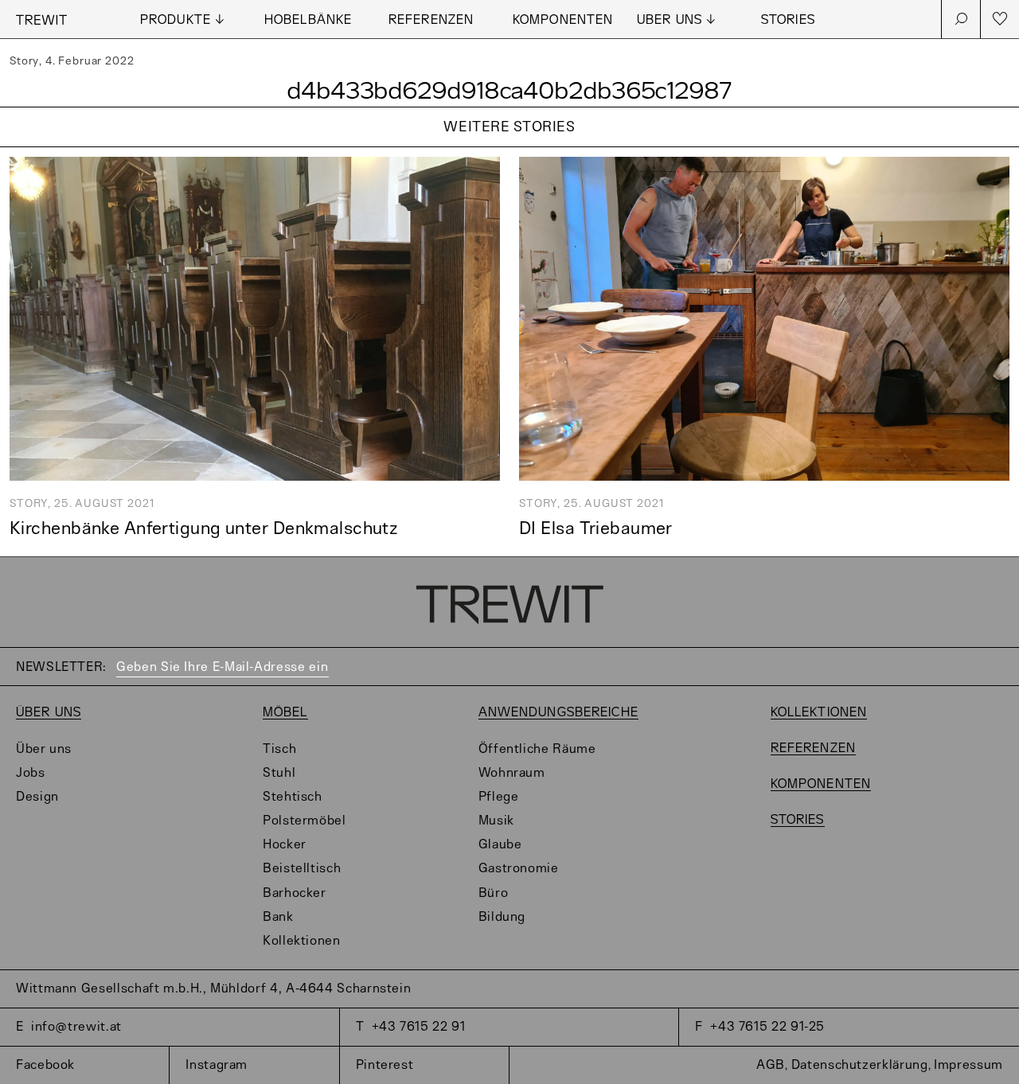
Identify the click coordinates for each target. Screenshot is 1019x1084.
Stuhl (279, 773)
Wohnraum (511, 773)
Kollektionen (302, 941)
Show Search (961, 19)
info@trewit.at (76, 1027)
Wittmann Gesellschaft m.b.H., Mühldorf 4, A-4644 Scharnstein (213, 989)
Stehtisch (292, 797)
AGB (770, 1065)
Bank (278, 917)
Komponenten (563, 20)
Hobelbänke (308, 20)
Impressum (968, 1065)
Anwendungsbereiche (558, 712)
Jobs (30, 773)
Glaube (500, 845)
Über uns (48, 712)
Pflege (498, 797)
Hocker (284, 845)
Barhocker (294, 893)
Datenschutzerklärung (859, 1065)
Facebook (45, 1065)
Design (37, 797)
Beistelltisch (302, 868)
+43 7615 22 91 (419, 1027)
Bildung (501, 917)
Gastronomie (518, 868)
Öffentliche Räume (537, 749)
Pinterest (385, 1065)
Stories (788, 20)
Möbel (285, 712)
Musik (496, 821)
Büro (493, 893)
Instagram (216, 1065)
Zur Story (509, 147)
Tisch (279, 749)
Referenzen (431, 20)
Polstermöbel (304, 821)
